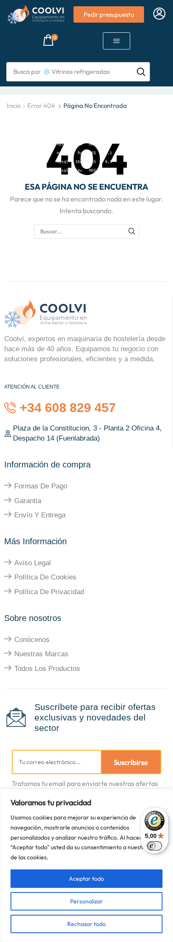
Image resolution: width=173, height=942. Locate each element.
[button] (159, 14)
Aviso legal (32, 563)
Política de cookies (45, 577)
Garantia (27, 501)
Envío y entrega (40, 515)
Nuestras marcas (41, 654)
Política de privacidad (49, 592)
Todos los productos (47, 669)
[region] (86, 865)
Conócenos (32, 640)
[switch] (154, 846)
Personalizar (86, 901)
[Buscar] (132, 231)
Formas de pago (40, 486)
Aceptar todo (86, 878)
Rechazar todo (86, 924)
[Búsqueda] (141, 72)
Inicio (14, 106)
